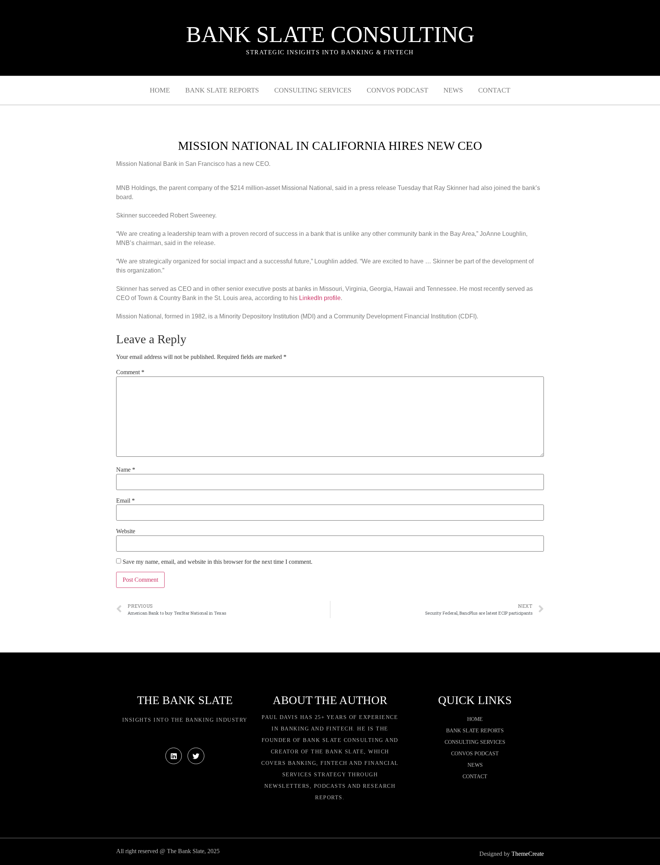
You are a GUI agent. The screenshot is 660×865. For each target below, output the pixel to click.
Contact (494, 90)
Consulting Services (312, 90)
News (453, 90)
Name (125, 470)
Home (160, 90)
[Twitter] (196, 756)
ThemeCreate (527, 853)
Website (125, 531)
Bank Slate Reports (222, 90)
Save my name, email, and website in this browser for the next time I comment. (217, 562)
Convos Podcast (397, 90)
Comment (130, 372)
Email (125, 501)
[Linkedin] (173, 756)
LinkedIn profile (320, 298)
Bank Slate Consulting (330, 34)
